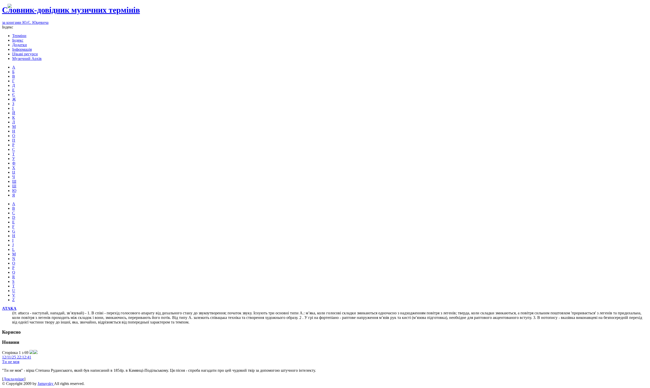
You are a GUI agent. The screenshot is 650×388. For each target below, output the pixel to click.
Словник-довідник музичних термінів (71, 9)
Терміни (19, 36)
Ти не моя (10, 362)
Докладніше (13, 379)
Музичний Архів (27, 58)
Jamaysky (46, 383)
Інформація (22, 49)
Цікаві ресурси (25, 54)
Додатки (19, 45)
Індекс (17, 40)
